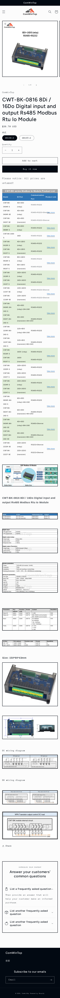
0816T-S (26, 138)
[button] (3, 12)
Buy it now (30, 169)
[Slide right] (36, 85)
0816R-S (9, 138)
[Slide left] (24, 85)
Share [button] (9, 846)
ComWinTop (25, 993)
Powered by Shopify (37, 993)
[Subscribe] (51, 979)
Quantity (7, 144)
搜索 (8, 961)
